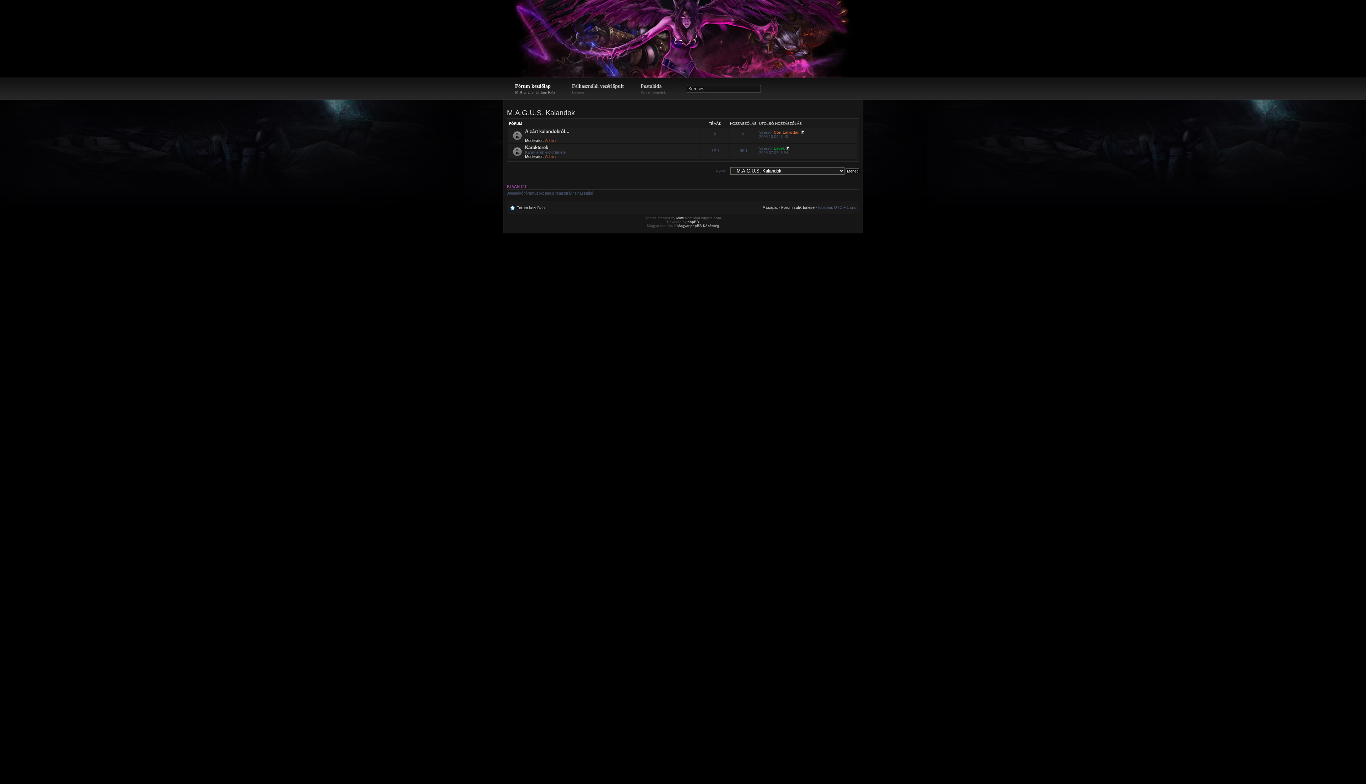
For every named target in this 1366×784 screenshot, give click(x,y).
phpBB (693, 222)
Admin (550, 140)
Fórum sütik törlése (798, 207)
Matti (680, 218)
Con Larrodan (787, 132)
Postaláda (653, 89)
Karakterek (536, 147)
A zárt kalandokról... (547, 131)
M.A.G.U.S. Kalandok (541, 113)
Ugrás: (721, 170)
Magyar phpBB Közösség (698, 226)
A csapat (770, 207)
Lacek (779, 148)
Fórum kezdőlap (535, 89)
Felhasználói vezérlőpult (598, 89)
